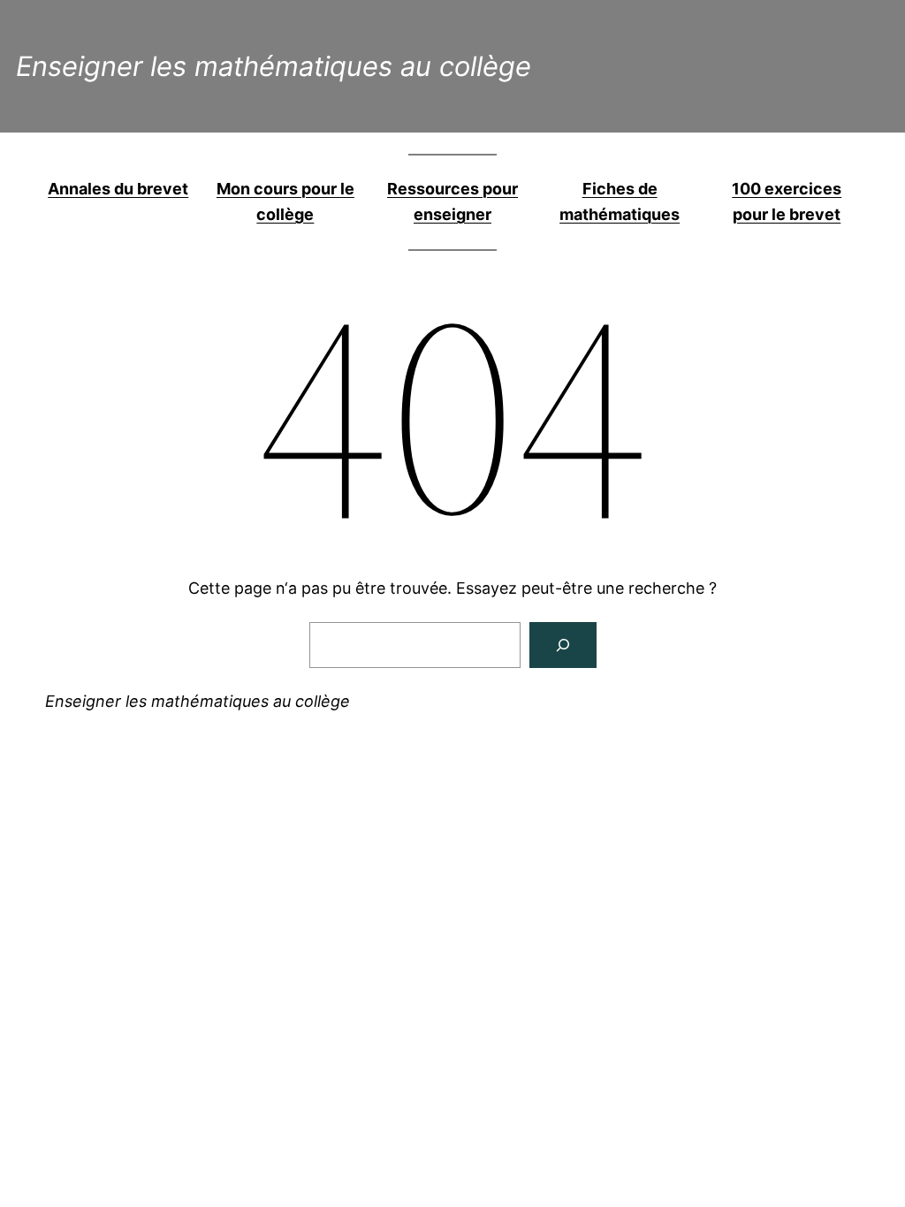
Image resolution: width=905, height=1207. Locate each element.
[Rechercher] (563, 645)
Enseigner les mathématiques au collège (273, 65)
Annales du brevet (118, 188)
